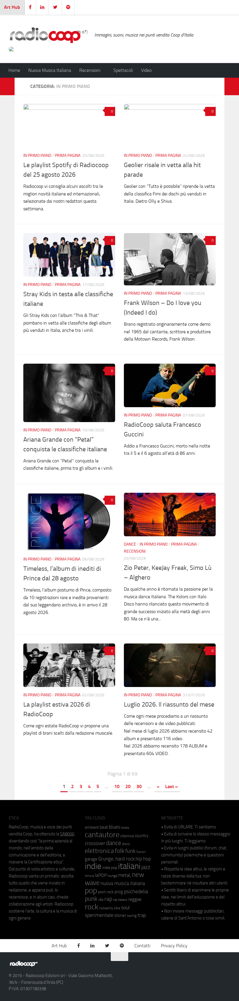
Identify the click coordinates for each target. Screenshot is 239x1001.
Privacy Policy (174, 945)
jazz (145, 867)
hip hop (143, 859)
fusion (140, 851)
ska (117, 907)
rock (91, 906)
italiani (129, 866)
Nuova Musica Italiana (49, 70)
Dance (130, 544)
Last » (171, 786)
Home (14, 70)
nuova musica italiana (123, 883)
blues (114, 827)
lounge (112, 876)
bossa (125, 828)
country (141, 835)
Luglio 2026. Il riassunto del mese (169, 704)
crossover (95, 843)
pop (91, 890)
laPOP (101, 875)
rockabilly (106, 908)
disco (126, 844)
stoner (120, 915)
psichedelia (136, 891)
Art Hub (12, 7)
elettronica (99, 851)
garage (91, 859)
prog (119, 891)
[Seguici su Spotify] (226, 966)
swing (132, 915)
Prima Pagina (67, 155)
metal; (124, 875)
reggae (134, 899)
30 (139, 786)
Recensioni (134, 551)
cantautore (102, 834)
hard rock (125, 859)
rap (108, 899)
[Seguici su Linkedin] (205, 966)
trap (142, 915)
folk (119, 850)
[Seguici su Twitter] (216, 966)
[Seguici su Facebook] (195, 966)
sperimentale (99, 915)
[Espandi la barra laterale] (7, 86)
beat (104, 827)
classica (127, 835)
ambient (92, 827)
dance (113, 842)
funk (130, 851)
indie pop (109, 867)
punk (91, 898)
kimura (89, 876)
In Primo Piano (37, 155)
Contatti (142, 945)
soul (125, 907)
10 (116, 786)
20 (128, 786)
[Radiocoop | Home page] (49, 35)
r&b (100, 899)
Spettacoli (123, 70)
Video (146, 70)
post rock (106, 891)
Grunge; (106, 859)
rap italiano (120, 900)
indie (93, 866)
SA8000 (67, 834)
